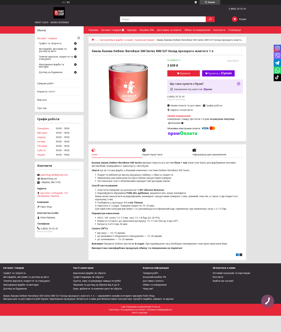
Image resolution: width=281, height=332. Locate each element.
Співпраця (234, 29)
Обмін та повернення (197, 29)
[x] (241, 255)
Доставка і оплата (153, 280)
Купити (185, 73)
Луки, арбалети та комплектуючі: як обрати (97, 288)
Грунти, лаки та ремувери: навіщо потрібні (97, 280)
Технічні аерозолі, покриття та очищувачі (56, 58)
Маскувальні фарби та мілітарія (51, 65)
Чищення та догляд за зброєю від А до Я (96, 284)
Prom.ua (156, 306)
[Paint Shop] (59, 12)
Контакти (219, 29)
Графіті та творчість (50, 43)
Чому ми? (148, 288)
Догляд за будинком (50, 72)
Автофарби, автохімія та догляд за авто (53, 50)
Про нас (42, 107)
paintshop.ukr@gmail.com (54, 174)
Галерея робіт (45, 83)
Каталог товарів (111, 29)
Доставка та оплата (169, 29)
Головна (93, 29)
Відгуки (42, 99)
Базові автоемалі (144, 39)
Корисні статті (46, 91)
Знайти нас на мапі (223, 280)
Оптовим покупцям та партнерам (231, 273)
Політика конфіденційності (159, 309)
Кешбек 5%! (147, 29)
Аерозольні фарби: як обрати (89, 273)
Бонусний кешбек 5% (154, 276)
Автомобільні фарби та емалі (116, 39)
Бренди (131, 29)
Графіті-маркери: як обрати (88, 276)
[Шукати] (210, 19)
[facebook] (237, 255)
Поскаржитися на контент (133, 309)
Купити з (214, 73)
